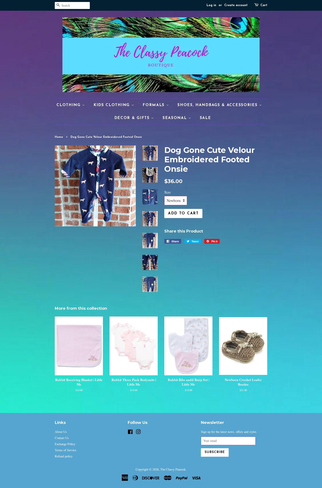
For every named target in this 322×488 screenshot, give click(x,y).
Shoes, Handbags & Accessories (218, 105)
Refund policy (64, 456)
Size (167, 192)
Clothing (69, 105)
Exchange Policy (65, 444)
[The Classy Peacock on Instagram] (138, 432)
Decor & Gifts (132, 118)
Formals (154, 105)
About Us (61, 432)
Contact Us (62, 438)
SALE (205, 118)
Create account (236, 5)
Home (59, 137)
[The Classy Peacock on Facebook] (130, 432)
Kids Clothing (112, 105)
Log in (211, 5)
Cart (263, 5)
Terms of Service (65, 450)
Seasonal (175, 118)
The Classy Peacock (173, 469)
